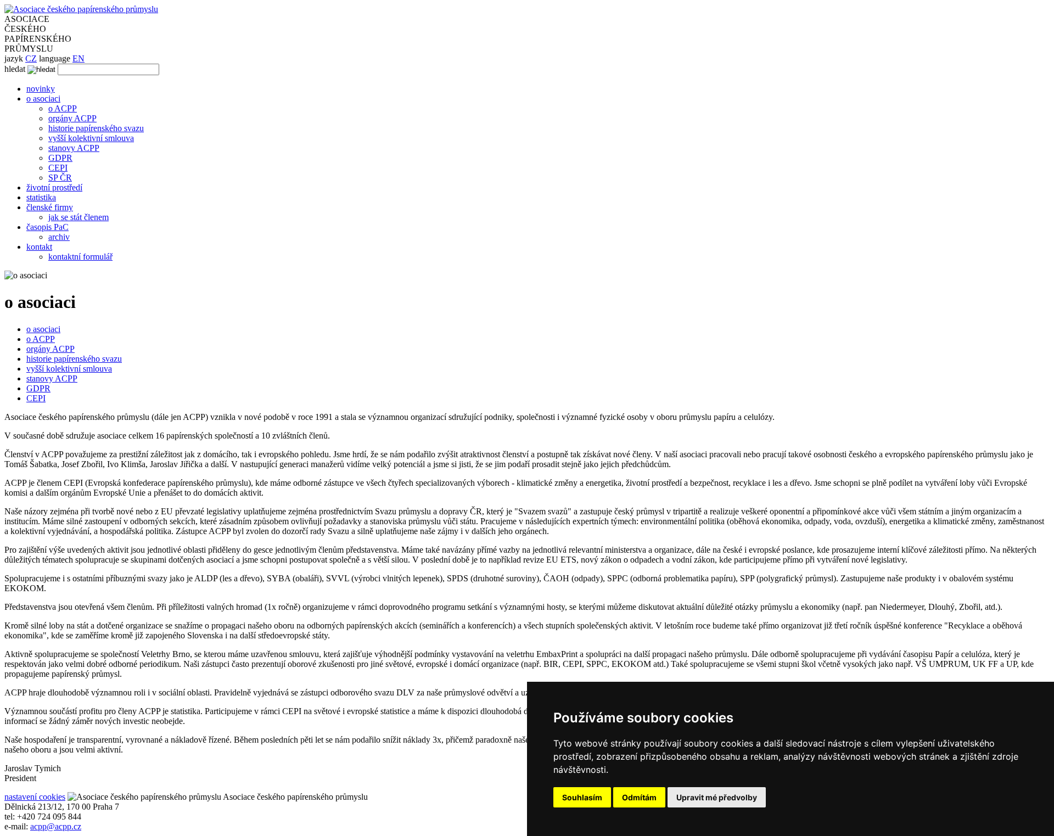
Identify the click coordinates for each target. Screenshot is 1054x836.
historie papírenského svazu (96, 128)
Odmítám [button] (639, 797)
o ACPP (62, 108)
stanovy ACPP (73, 148)
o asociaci (43, 98)
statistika (41, 197)
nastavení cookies (34, 796)
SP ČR (60, 177)
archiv (59, 237)
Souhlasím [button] (582, 797)
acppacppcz (55, 826)
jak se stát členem (78, 217)
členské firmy (49, 207)
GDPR (60, 157)
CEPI (58, 167)
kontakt (39, 246)
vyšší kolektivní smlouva (91, 138)
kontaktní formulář (80, 256)
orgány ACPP (72, 118)
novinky (40, 88)
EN (78, 58)
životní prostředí (54, 187)
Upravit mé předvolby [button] (716, 797)
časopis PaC (47, 227)
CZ (31, 58)
